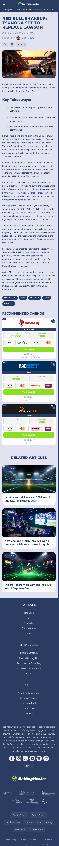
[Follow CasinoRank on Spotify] (39, 758)
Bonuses (29, 612)
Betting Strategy (29, 653)
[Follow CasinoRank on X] (25, 758)
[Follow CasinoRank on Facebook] (12, 758)
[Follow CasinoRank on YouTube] (32, 758)
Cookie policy (11, 839)
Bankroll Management (29, 668)
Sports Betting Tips (29, 658)
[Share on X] (5, 44)
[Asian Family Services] (32, 801)
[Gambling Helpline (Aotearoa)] (16, 801)
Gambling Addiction (28, 839)
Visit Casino (28, 349)
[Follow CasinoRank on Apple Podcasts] (46, 758)
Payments (29, 618)
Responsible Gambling (29, 663)
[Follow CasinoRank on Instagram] (18, 758)
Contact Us (29, 708)
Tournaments (29, 628)
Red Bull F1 (33, 84)
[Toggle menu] (4, 4)
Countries (29, 623)
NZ (27, 766)
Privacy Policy (46, 839)
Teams (29, 633)
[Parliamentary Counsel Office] (28, 793)
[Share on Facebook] (12, 44)
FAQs (29, 673)
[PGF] (48, 793)
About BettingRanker (29, 693)
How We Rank (29, 703)
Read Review (29, 354)
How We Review (29, 698)
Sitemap (28, 713)
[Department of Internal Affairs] (9, 793)
